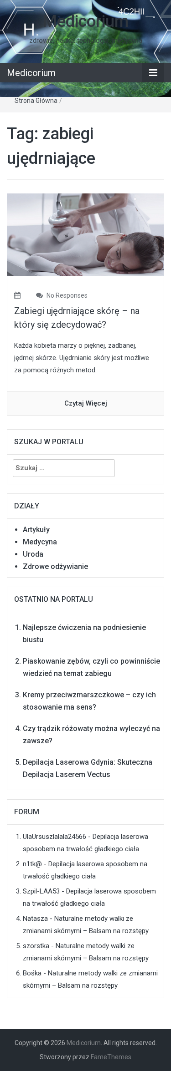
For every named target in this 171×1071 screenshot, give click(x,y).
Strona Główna (36, 100)
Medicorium (85, 21)
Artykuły (36, 529)
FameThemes (111, 1057)
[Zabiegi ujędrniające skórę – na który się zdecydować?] (85, 234)
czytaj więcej (85, 403)
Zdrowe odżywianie (55, 566)
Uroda (33, 554)
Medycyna (40, 542)
